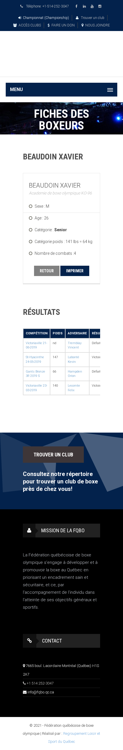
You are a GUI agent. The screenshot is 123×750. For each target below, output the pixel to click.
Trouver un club (92, 18)
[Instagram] (100, 6)
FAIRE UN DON (63, 25)
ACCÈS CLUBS (30, 25)
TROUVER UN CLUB (53, 455)
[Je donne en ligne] (61, 68)
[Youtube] (93, 6)
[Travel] (61, 46)
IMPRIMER (75, 271)
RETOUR (47, 271)
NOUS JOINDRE (97, 25)
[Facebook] (77, 6)
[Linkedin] (85, 6)
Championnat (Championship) (46, 18)
